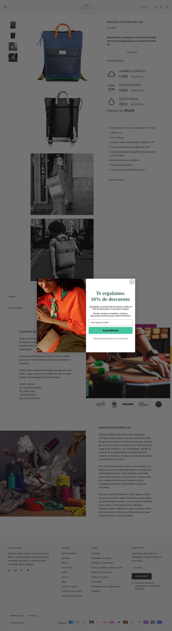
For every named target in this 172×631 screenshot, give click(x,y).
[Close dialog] (132, 282)
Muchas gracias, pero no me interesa (110, 338)
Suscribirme (111, 330)
